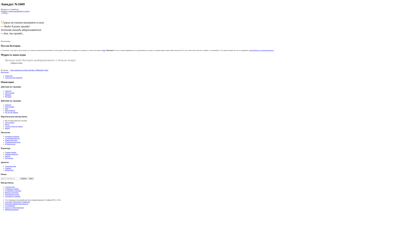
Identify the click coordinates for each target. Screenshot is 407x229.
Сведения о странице (12, 196)
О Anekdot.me (10, 206)
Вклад (7, 124)
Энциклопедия (10, 166)
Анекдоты (9, 76)
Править (8, 95)
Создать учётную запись (14, 126)
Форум (7, 156)
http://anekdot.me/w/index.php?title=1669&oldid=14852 (29, 70)
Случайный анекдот (12, 138)
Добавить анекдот (11, 154)
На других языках (11, 112)
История (8, 97)
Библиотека (9, 170)
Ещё (6, 109)
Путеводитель (10, 144)
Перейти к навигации (9, 11)
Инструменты (10, 110)
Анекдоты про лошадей (13, 78)
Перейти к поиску (23, 11)
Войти (7, 128)
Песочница (9, 158)
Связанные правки (12, 189)
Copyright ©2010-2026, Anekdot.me (17, 202)
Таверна (8, 168)
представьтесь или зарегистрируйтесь (261, 50)
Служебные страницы (13, 191)
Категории (5, 72)
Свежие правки (10, 152)
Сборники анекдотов (12, 142)
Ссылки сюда (10, 187)
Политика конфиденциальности (16, 204)
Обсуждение (9, 93)
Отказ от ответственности (14, 208)
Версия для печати (12, 192)
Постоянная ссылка (12, 194)
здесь (104, 50)
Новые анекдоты (11, 140)
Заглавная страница (12, 136)
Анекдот (8, 91)
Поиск (4, 174)
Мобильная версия (12, 209)
